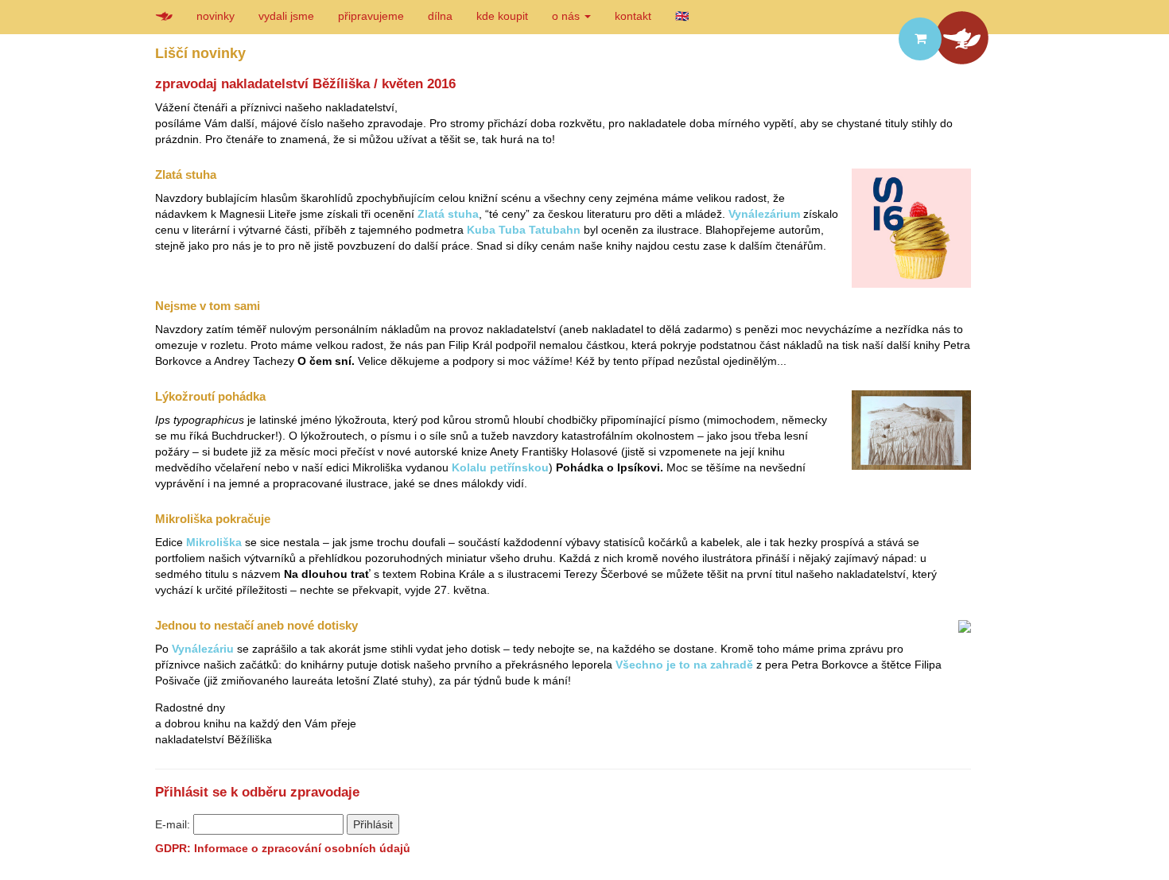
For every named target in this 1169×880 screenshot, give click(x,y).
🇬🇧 (682, 16)
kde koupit (502, 16)
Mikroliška (214, 542)
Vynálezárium (764, 213)
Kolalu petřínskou (500, 467)
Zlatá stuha (448, 213)
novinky (215, 16)
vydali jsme (286, 16)
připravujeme (371, 16)
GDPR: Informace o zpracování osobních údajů (282, 848)
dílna (440, 16)
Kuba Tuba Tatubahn (524, 229)
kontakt (633, 16)
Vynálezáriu (203, 648)
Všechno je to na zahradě (684, 664)
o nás (567, 16)
